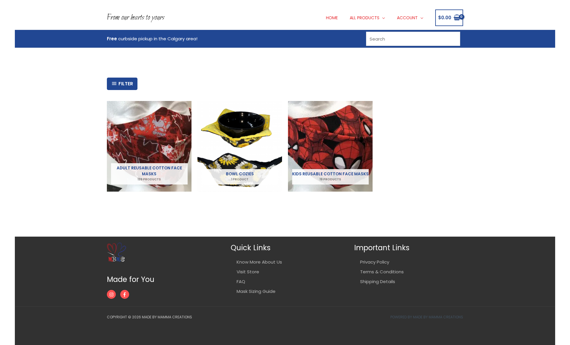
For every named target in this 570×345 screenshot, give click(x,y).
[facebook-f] (125, 294)
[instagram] (113, 294)
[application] (382, 18)
